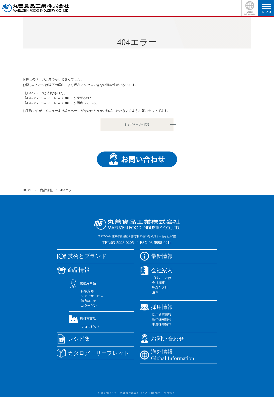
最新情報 (162, 256)
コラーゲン (89, 305)
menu (266, 12)
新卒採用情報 (161, 319)
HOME (27, 190)
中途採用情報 (161, 324)
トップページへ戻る (137, 124)
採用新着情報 (161, 314)
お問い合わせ (167, 339)
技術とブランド (87, 256)
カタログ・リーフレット (98, 353)
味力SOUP (88, 300)
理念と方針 (160, 287)
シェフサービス (92, 296)
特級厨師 (87, 291)
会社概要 (158, 282)
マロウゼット (90, 326)
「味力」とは (161, 278)
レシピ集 (79, 339)
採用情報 (162, 307)
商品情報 (46, 190)
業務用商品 (88, 283)
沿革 (155, 292)
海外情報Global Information (172, 355)
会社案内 (162, 270)
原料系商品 (88, 318)
